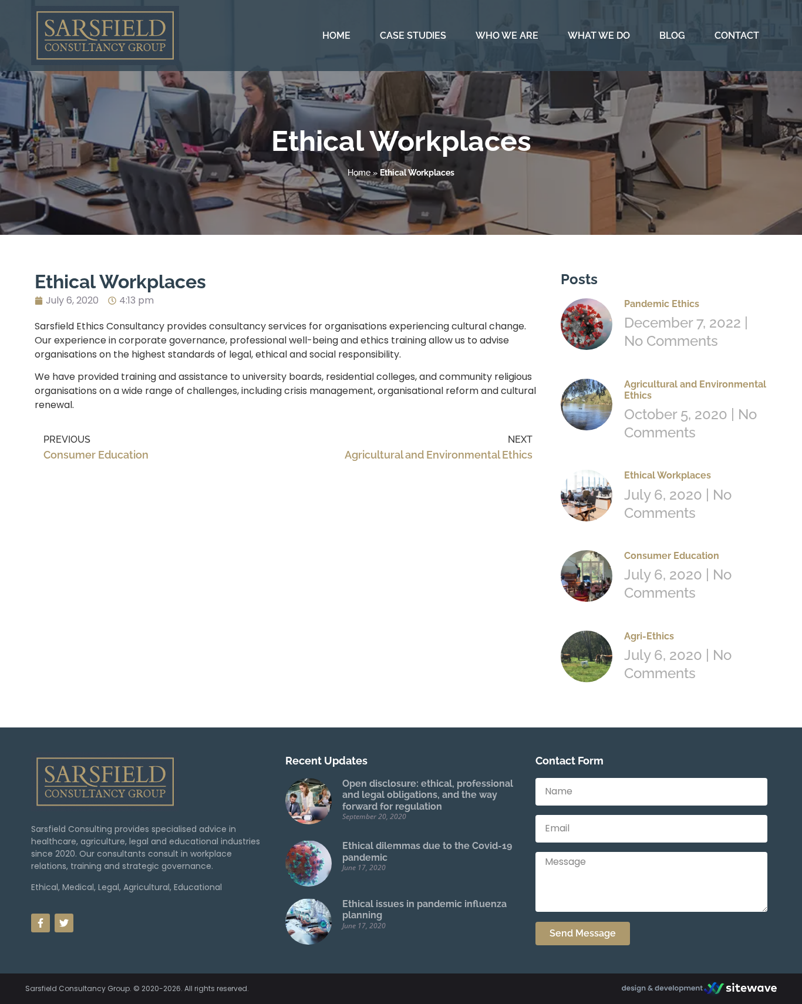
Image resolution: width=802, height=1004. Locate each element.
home (336, 35)
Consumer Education (671, 555)
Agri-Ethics (649, 636)
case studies (413, 35)
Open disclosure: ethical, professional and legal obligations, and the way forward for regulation (427, 794)
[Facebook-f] (40, 923)
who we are (507, 35)
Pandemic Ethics (661, 303)
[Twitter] (64, 923)
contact (737, 35)
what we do (599, 35)
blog (672, 35)
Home (359, 172)
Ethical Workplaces (667, 475)
